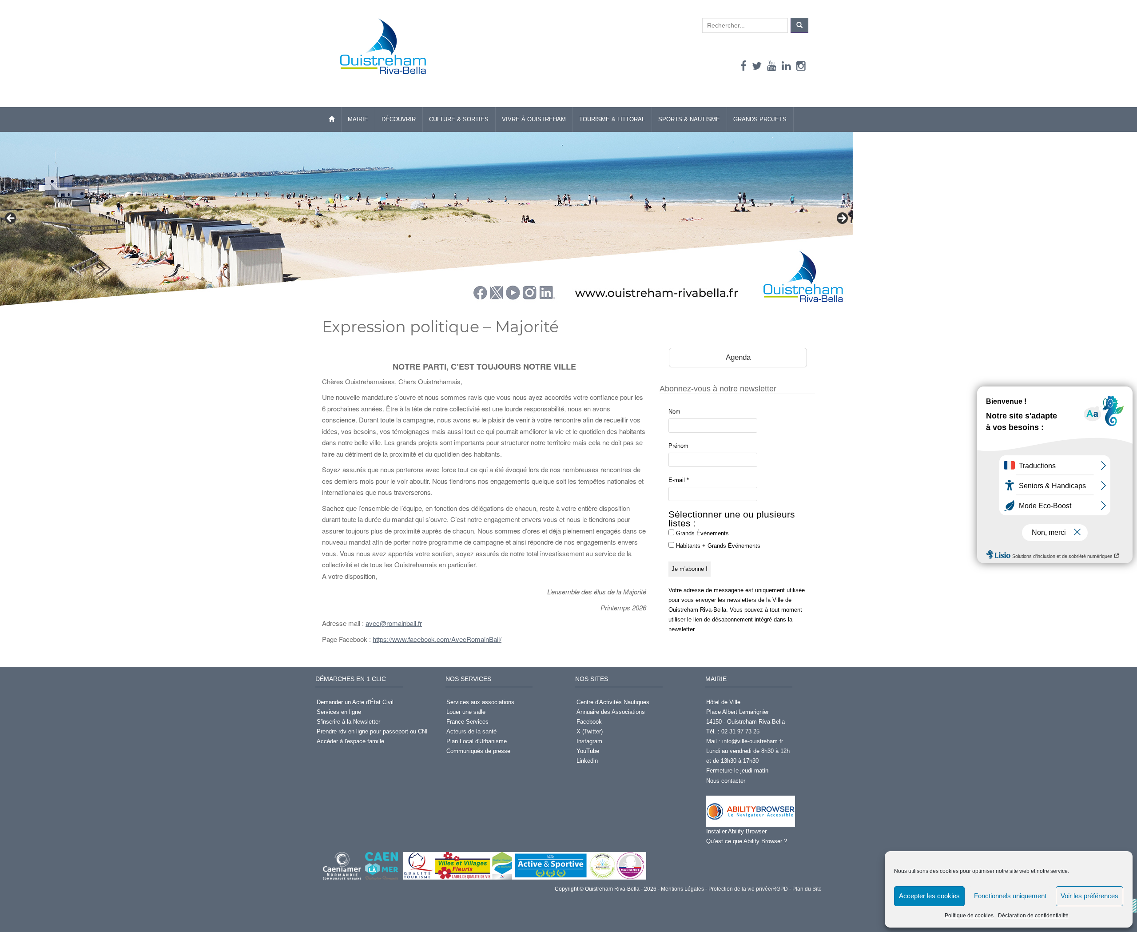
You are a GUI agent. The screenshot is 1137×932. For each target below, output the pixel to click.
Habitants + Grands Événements (717, 545)
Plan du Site (806, 889)
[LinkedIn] (786, 66)
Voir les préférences (1089, 896)
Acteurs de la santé (471, 731)
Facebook (589, 721)
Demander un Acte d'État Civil (355, 702)
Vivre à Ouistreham (534, 119)
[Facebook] (743, 66)
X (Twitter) (589, 731)
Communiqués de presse (478, 751)
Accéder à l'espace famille (350, 741)
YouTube (587, 751)
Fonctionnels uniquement (1010, 896)
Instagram (589, 741)
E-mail (678, 480)
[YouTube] (771, 66)
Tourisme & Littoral (612, 119)
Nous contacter (725, 780)
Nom (674, 411)
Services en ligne (339, 712)
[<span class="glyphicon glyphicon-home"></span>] (331, 119)
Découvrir (399, 119)
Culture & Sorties (459, 119)
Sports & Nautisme (689, 119)
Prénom (678, 445)
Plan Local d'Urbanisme (476, 741)
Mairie (358, 119)
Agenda (738, 357)
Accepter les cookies (929, 896)
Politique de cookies (969, 915)
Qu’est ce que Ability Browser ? (746, 841)
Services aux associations (480, 702)
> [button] (841, 218)
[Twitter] (757, 66)
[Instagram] (801, 66)
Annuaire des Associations (610, 712)
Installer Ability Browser (736, 831)
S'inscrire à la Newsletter (348, 721)
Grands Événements (701, 533)
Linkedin (587, 760)
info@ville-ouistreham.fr (752, 741)
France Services (467, 721)
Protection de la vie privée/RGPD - (749, 889)
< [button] (11, 218)
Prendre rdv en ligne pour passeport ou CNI (372, 731)
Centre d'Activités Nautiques (612, 702)
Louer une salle (465, 712)
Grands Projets (760, 119)
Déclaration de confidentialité (1033, 915)
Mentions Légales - (683, 889)
